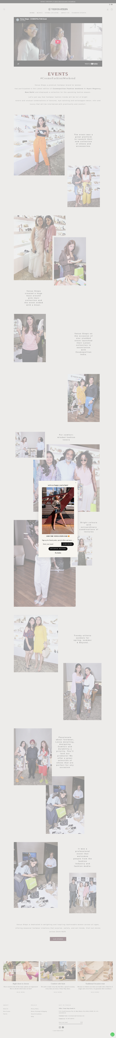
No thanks (58, 552)
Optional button (58, 548)
